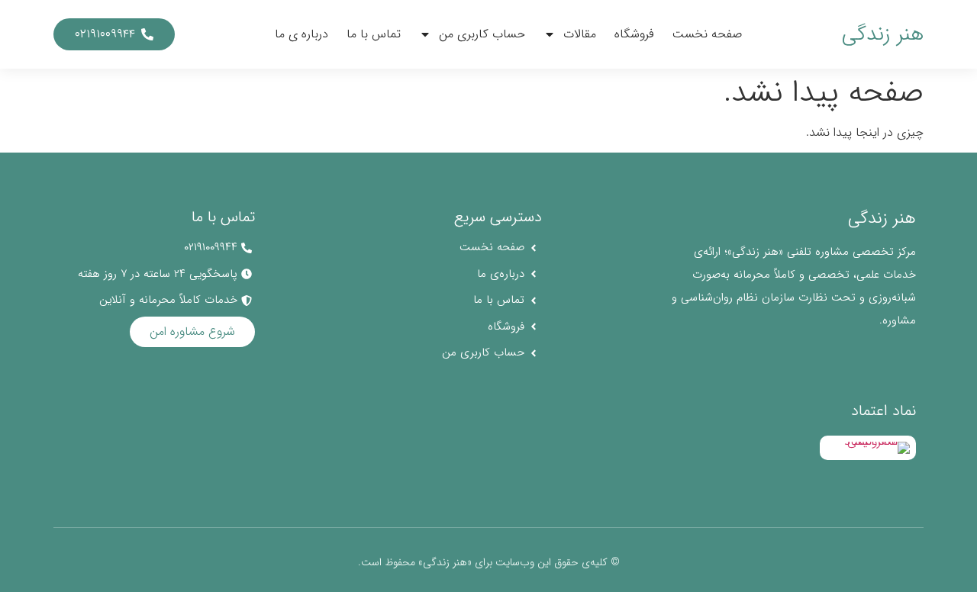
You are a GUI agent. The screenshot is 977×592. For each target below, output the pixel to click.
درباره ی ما (301, 33)
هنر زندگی (883, 34)
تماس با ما (374, 33)
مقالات (579, 33)
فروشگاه (634, 33)
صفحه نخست (707, 33)
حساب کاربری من (482, 33)
